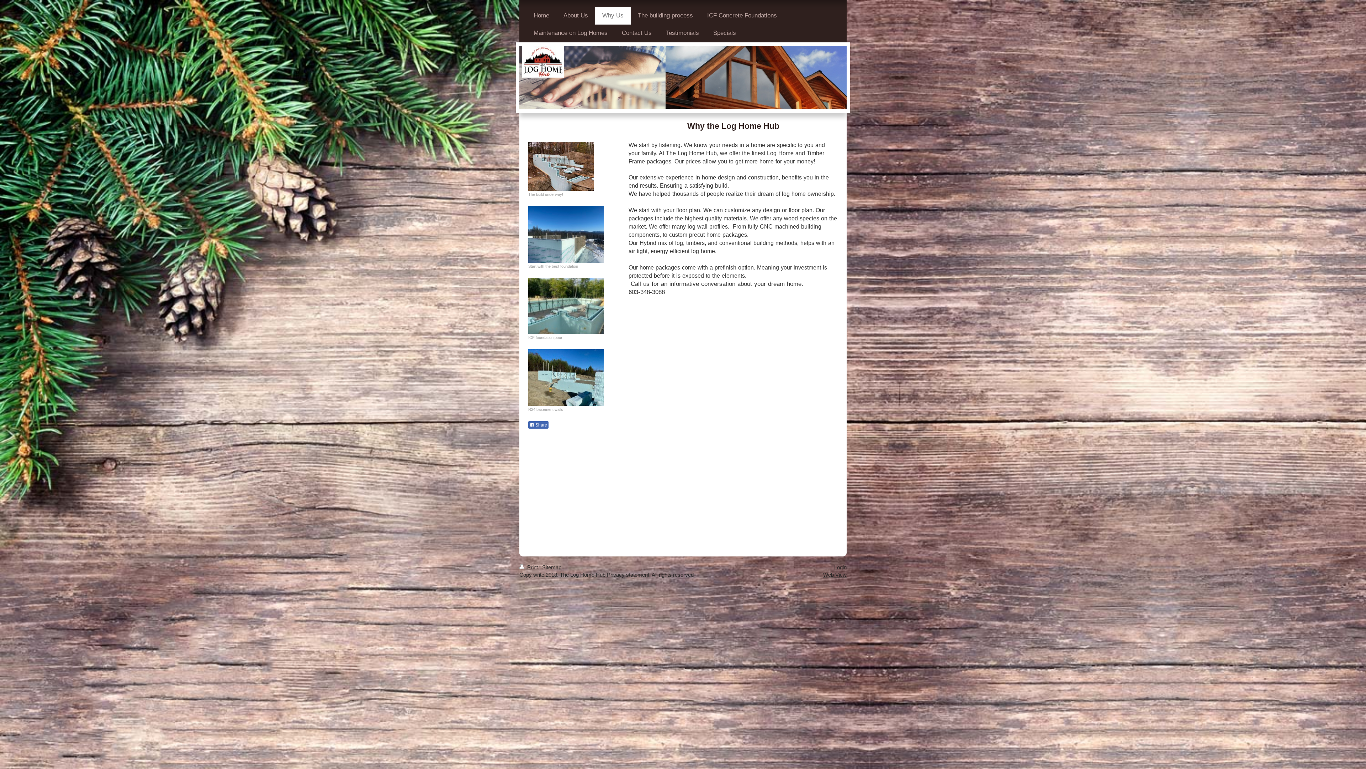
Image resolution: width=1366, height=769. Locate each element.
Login (840, 567)
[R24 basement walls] (566, 377)
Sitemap (551, 567)
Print (532, 567)
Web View (835, 575)
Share (540, 425)
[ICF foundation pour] (566, 306)
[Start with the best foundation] (566, 234)
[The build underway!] (561, 166)
